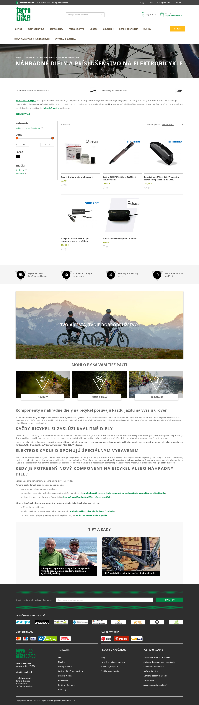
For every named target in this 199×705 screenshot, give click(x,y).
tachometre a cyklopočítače (125, 493)
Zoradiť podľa (153, 124)
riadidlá (96, 515)
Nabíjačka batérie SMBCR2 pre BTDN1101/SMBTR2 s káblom (75, 239)
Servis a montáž (65, 675)
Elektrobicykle (30, 57)
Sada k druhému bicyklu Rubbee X (77, 177)
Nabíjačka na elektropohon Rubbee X (120, 238)
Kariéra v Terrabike (67, 685)
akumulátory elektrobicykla (152, 493)
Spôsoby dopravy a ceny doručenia (159, 662)
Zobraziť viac (23, 114)
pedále (104, 515)
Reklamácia (148, 680)
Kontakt (177, 2)
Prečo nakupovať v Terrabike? (156, 657)
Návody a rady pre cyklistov (113, 662)
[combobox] (85, 14)
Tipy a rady (99, 529)
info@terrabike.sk (60, 2)
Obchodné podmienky (153, 666)
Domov (18, 57)
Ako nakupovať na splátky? (155, 685)
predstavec (87, 515)
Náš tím (61, 662)
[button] (62, 185)
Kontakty (62, 689)
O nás (150, 2)
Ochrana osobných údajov (155, 675)
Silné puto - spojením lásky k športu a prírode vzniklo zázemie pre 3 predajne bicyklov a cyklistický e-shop (65, 571)
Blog (142, 2)
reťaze (97, 497)
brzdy (101, 511)
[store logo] (23, 14)
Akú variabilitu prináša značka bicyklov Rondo (130, 573)
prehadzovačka (77, 511)
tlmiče (95, 511)
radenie (110, 511)
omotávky (106, 497)
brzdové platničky (71, 497)
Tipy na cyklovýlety (109, 666)
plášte (90, 497)
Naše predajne (163, 2)
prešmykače (105, 493)
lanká (83, 497)
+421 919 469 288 (42, 2)
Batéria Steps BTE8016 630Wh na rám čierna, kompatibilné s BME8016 (161, 178)
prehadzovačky (91, 493)
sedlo (78, 515)
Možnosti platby (150, 671)
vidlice (88, 511)
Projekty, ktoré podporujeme (71, 671)
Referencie (63, 680)
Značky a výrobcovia (110, 671)
